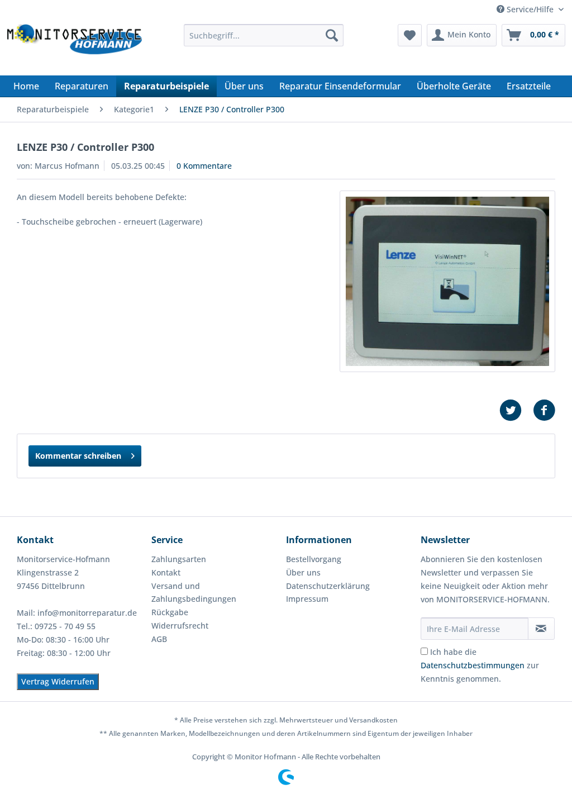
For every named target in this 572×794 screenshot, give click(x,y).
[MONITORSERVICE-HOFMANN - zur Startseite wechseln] (74, 47)
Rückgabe (169, 612)
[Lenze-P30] (447, 281)
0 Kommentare (204, 165)
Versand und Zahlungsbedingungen (193, 593)
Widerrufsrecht (179, 625)
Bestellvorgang (313, 559)
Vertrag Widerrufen (57, 681)
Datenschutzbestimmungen (473, 665)
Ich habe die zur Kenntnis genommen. (480, 665)
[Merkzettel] (410, 35)
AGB (159, 639)
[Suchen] (332, 35)
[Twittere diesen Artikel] (516, 410)
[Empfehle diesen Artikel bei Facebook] (544, 410)
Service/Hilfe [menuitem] (530, 9)
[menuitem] (264, 35)
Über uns (303, 572)
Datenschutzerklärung (328, 586)
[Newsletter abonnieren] (541, 628)
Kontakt (165, 572)
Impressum (307, 598)
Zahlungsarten (178, 559)
